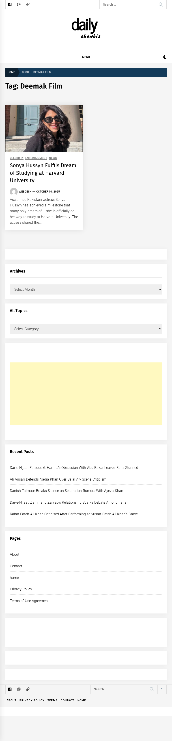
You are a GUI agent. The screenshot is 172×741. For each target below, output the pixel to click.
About (14, 554)
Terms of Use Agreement (29, 601)
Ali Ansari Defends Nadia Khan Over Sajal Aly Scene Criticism (58, 479)
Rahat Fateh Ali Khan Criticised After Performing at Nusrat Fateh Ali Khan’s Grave (74, 514)
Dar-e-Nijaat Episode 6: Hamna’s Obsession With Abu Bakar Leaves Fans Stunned (74, 468)
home (14, 578)
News (53, 158)
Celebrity (17, 158)
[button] (165, 58)
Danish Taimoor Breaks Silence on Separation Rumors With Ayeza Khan (66, 491)
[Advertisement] (86, 393)
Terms (52, 700)
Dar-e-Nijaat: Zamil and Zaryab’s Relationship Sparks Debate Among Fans (68, 502)
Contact (16, 566)
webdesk (25, 191)
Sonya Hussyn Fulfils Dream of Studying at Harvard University (43, 173)
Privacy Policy (21, 589)
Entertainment (36, 158)
